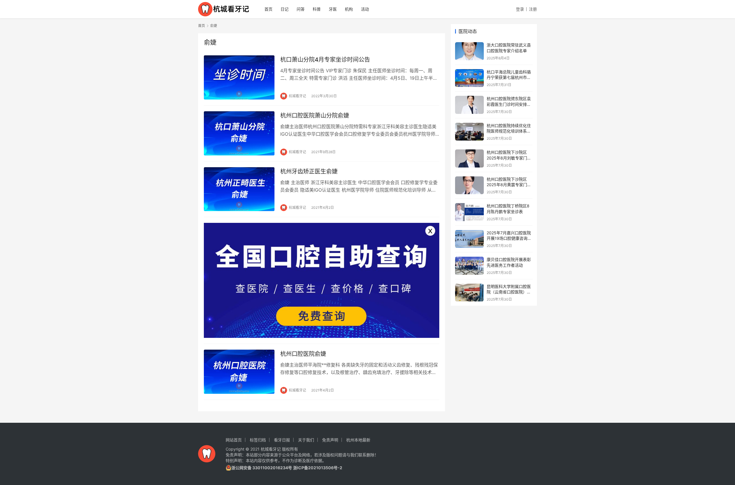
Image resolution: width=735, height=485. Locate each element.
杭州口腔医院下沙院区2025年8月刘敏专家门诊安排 (509, 158)
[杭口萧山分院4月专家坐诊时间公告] (239, 77)
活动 (365, 9)
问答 (301, 9)
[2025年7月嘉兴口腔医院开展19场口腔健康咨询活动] (469, 239)
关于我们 (306, 439)
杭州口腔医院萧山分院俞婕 (314, 115)
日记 (285, 9)
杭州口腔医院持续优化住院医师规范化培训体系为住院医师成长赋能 (509, 131)
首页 (268, 9)
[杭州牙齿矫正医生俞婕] (239, 189)
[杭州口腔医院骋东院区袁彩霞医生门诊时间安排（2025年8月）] (469, 105)
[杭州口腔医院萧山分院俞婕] (239, 133)
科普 (317, 9)
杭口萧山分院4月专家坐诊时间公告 (325, 59)
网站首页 (234, 439)
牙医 (333, 9)
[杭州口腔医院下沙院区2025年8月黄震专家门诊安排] (469, 185)
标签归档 (258, 439)
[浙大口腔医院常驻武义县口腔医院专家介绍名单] (469, 51)
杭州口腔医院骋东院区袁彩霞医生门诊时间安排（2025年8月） (509, 104)
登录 (520, 9)
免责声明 (330, 439)
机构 (349, 9)
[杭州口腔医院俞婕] (239, 372)
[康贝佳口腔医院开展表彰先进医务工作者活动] (469, 266)
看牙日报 (282, 439)
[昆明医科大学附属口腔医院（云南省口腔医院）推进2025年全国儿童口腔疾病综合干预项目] (469, 293)
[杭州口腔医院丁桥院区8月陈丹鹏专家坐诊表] (469, 212)
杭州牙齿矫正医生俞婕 (309, 171)
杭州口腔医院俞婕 (303, 353)
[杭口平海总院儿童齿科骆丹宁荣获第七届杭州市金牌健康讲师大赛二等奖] (469, 78)
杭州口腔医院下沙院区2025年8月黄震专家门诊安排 (509, 185)
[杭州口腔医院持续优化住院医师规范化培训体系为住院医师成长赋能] (469, 132)
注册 (533, 9)
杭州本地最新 (358, 439)
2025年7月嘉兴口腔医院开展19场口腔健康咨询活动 (509, 238)
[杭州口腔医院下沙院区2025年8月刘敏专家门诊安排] (469, 158)
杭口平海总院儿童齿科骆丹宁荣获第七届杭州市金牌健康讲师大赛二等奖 (509, 77)
